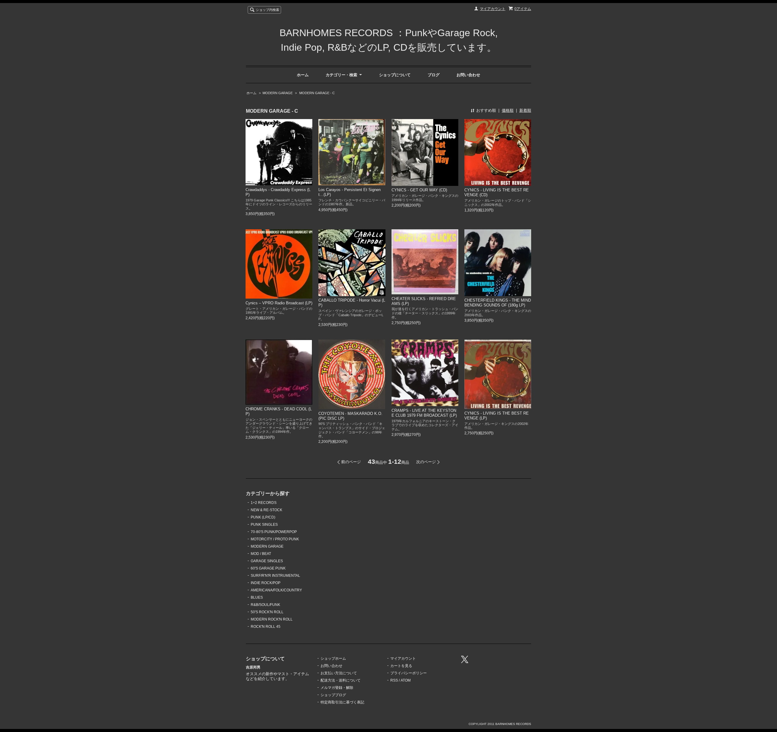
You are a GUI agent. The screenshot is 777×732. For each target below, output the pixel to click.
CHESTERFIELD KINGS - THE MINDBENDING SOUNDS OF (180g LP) (497, 302)
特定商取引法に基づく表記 (342, 702)
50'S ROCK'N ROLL (267, 612)
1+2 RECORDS (264, 503)
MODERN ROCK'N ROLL (272, 619)
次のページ (426, 462)
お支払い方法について (339, 673)
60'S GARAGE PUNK (268, 568)
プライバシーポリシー (408, 673)
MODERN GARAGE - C (316, 93)
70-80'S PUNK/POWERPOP (274, 532)
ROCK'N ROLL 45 (265, 626)
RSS (394, 680)
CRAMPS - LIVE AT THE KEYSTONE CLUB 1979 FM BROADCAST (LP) (424, 413)
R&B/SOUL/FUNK (265, 605)
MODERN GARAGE (278, 93)
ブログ (433, 75)
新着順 (525, 110)
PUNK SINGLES (264, 524)
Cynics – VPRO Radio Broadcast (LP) (279, 303)
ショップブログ (333, 695)
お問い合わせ (468, 75)
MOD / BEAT (261, 554)
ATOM (406, 680)
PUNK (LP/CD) (263, 517)
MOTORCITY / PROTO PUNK (275, 539)
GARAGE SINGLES (267, 561)
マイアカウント (492, 9)
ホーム (303, 75)
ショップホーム (333, 658)
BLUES (257, 597)
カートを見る (401, 666)
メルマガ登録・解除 (337, 688)
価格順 (508, 110)
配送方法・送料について (341, 680)
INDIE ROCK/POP (265, 583)
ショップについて (395, 75)
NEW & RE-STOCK (266, 510)
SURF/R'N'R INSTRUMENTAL (275, 575)
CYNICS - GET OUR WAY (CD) (419, 190)
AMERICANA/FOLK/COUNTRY (276, 590)
